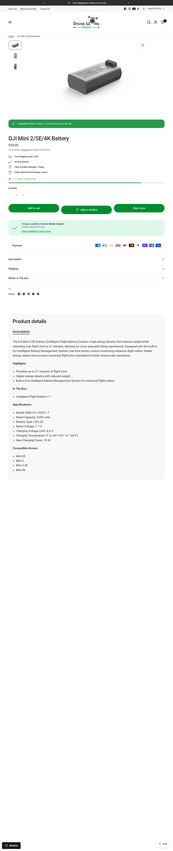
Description (14, 259)
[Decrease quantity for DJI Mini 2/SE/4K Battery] (11, 195)
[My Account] (155, 22)
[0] (162, 22)
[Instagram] (129, 9)
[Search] (148, 22)
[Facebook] (125, 9)
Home (11, 36)
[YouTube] (134, 9)
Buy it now (139, 208)
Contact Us (45, 9)
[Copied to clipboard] (38, 294)
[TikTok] (138, 9)
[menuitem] (13, 9)
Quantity (12, 188)
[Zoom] (142, 45)
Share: (11, 294)
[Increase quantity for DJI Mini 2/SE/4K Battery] (22, 195)
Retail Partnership (28, 9)
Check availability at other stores (36, 231)
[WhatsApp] (33, 294)
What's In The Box (18, 278)
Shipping (25, 150)
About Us (12, 9)
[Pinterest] (29, 294)
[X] (24, 294)
